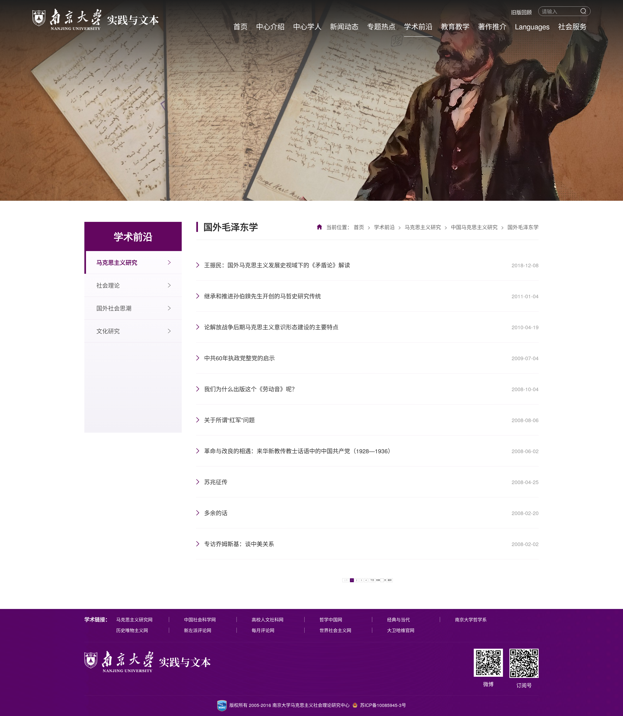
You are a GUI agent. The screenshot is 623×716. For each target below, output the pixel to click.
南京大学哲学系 (471, 619)
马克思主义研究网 (134, 619)
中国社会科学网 (200, 619)
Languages (532, 26)
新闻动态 (344, 26)
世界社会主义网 (335, 630)
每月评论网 (263, 630)
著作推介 (492, 26)
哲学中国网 (330, 619)
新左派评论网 (197, 630)
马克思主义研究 (116, 262)
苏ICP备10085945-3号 (383, 705)
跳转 (390, 580)
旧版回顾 (521, 12)
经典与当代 (398, 619)
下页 (372, 580)
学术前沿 (418, 26)
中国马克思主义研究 (474, 227)
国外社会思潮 (113, 308)
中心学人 (307, 26)
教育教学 (455, 26)
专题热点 (381, 26)
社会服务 (572, 26)
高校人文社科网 (267, 619)
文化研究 (108, 331)
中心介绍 (270, 26)
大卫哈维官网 (400, 630)
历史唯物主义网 (132, 630)
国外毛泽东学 (523, 227)
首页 (240, 26)
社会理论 (108, 285)
